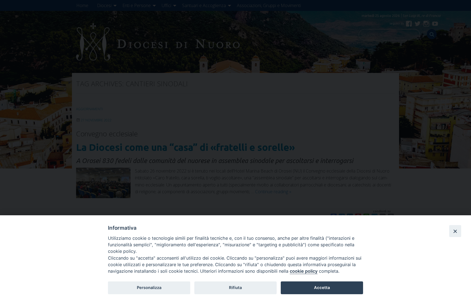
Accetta (322, 287)
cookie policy (304, 271)
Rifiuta (235, 287)
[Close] (455, 231)
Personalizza (149, 287)
